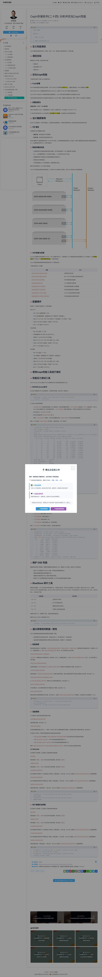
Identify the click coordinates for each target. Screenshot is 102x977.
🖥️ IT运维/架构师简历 (58, 509)
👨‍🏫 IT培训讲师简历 (43, 509)
